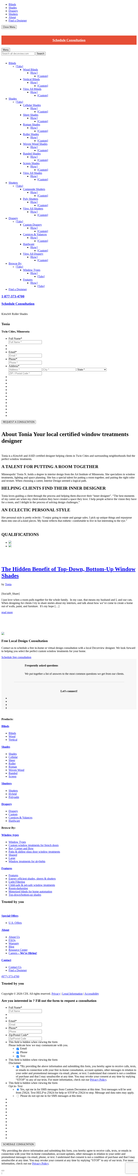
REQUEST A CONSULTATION (18, 422)
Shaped (13, 854)
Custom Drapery (32, 224)
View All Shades (32, 173)
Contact (6, 960)
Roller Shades (31, 134)
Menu (6, 49)
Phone (23, 1052)
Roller (12, 763)
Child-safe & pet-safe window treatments (32, 885)
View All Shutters (33, 208)
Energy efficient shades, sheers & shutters (32, 878)
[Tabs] (19, 66)
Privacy (56, 993)
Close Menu (9, 27)
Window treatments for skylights (27, 861)
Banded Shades (32, 153)
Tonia (8, 584)
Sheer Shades (30, 114)
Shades (13, 7)
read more (7, 612)
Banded (13, 773)
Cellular (13, 757)
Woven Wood (16, 769)
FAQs (12, 940)
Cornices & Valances (35, 234)
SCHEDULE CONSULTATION (18, 1144)
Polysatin (14, 797)
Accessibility (91, 993)
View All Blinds (32, 88)
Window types (10, 834)
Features (28, 279)
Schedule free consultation (16, 657)
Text (22, 1056)
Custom (13, 814)
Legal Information (72, 993)
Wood (12, 736)
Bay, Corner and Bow (21, 848)
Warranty (14, 943)
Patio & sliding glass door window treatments (34, 851)
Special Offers (9, 915)
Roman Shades (31, 124)
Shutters (13, 14)
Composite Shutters (34, 189)
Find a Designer (18, 20)
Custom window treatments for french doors (34, 845)
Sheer (12, 760)
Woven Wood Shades (35, 143)
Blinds (12, 4)
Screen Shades (31, 163)
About (12, 17)
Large (12, 858)
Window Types (31, 269)
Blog (11, 946)
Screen (12, 776)
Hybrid (13, 793)
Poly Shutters (30, 198)
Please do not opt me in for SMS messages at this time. (51, 1095)
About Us (14, 936)
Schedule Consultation (69, 40)
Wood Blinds (30, 69)
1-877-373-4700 (12, 296)
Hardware (28, 244)
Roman (13, 766)
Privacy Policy (98, 1079)
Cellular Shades (32, 105)
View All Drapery (33, 253)
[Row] (34, 72)
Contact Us (15, 967)
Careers (23, 953)
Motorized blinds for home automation (30, 891)
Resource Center (18, 949)
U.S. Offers (15, 922)
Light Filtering (17, 881)
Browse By (15, 263)
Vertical (13, 739)
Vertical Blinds (31, 79)
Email (23, 1048)
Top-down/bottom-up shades (25, 894)
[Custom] (42, 76)
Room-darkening (18, 888)
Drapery (13, 10)
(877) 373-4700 (10, 976)
